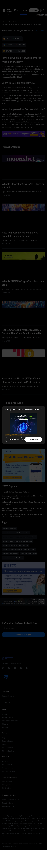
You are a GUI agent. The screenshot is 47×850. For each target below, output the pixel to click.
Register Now (33, 439)
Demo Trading (14, 438)
